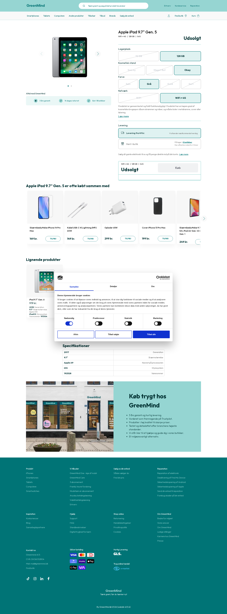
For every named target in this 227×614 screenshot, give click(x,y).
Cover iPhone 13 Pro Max (153, 227)
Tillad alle (151, 334)
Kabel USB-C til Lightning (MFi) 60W (82, 229)
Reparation (195, 6)
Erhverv (167, 6)
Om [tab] (152, 286)
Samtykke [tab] (74, 287)
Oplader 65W (111, 227)
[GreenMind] (35, 5)
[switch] (98, 323)
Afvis (75, 334)
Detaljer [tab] (113, 286)
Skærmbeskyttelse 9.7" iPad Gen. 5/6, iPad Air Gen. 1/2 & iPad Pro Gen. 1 (195, 230)
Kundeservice (180, 6)
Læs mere (123, 116)
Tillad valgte (113, 334)
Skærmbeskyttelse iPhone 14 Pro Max (45, 229)
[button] (68, 86)
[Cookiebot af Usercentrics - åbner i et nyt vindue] (158, 278)
